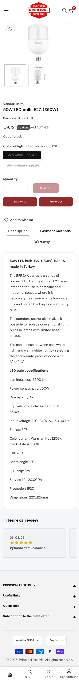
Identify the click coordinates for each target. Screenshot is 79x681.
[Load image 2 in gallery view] (39, 76)
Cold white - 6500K (22, 156)
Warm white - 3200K (23, 166)
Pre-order (56, 201)
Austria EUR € (25, 640)
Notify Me (20, 201)
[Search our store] (65, 11)
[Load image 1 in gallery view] (15, 76)
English (55, 640)
